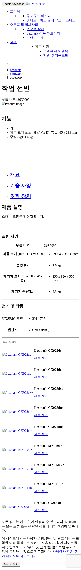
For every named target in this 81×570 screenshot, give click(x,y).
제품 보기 (41, 358)
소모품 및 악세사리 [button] (24, 24)
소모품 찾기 (35, 29)
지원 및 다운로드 (55, 55)
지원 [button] (13, 42)
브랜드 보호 (35, 38)
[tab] (44, 174)
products (15, 70)
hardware (16, 73)
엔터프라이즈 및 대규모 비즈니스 (51, 20)
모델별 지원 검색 (55, 51)
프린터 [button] (15, 11)
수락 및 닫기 (10, 564)
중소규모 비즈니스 (40, 16)
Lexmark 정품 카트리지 (43, 33)
